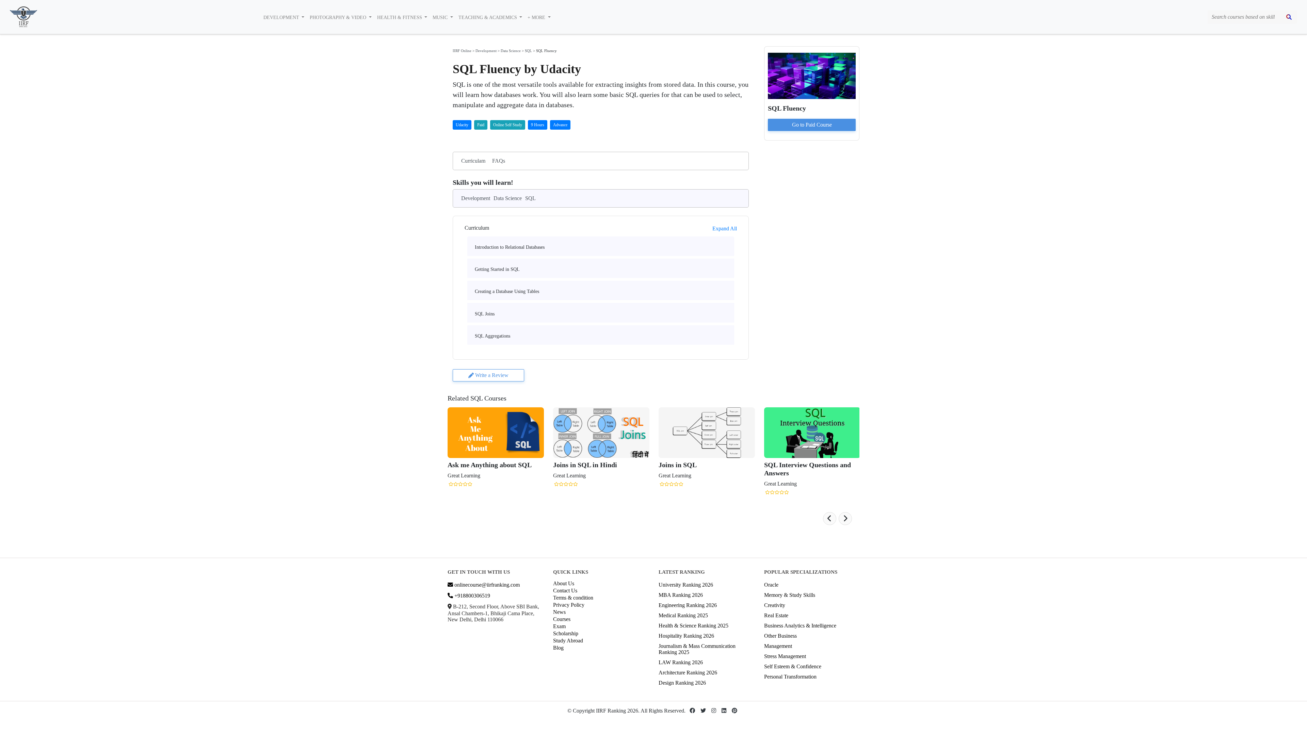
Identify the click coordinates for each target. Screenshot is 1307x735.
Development (486, 51)
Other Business (780, 636)
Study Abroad (568, 640)
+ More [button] (537, 17)
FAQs (498, 161)
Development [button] (282, 17)
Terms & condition (573, 598)
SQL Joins (485, 313)
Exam (559, 626)
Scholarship (565, 633)
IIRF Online (462, 51)
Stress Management (785, 656)
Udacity (462, 124)
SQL (528, 51)
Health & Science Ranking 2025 (693, 625)
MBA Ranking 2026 (681, 595)
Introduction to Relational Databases (510, 247)
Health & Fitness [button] (400, 17)
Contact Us (565, 590)
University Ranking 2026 (686, 585)
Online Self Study (507, 124)
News (559, 612)
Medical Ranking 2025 (683, 615)
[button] (829, 518)
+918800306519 (471, 596)
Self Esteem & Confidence (792, 666)
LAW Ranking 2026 (681, 662)
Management (778, 646)
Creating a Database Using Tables (507, 291)
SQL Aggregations (492, 336)
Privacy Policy (568, 605)
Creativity (774, 605)
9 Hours (537, 124)
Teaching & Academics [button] (488, 17)
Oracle (771, 585)
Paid (480, 124)
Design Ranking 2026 (682, 683)
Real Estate (776, 615)
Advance (560, 124)
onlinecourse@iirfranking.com (486, 585)
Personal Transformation (790, 677)
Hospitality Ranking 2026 (686, 636)
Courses (561, 619)
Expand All (724, 228)
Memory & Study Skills (789, 595)
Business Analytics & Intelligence (800, 625)
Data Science (511, 51)
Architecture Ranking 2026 (688, 672)
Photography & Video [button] (339, 17)
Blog (558, 648)
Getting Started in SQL (497, 269)
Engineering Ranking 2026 (688, 605)
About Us (563, 583)
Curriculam (473, 161)
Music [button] (441, 17)
